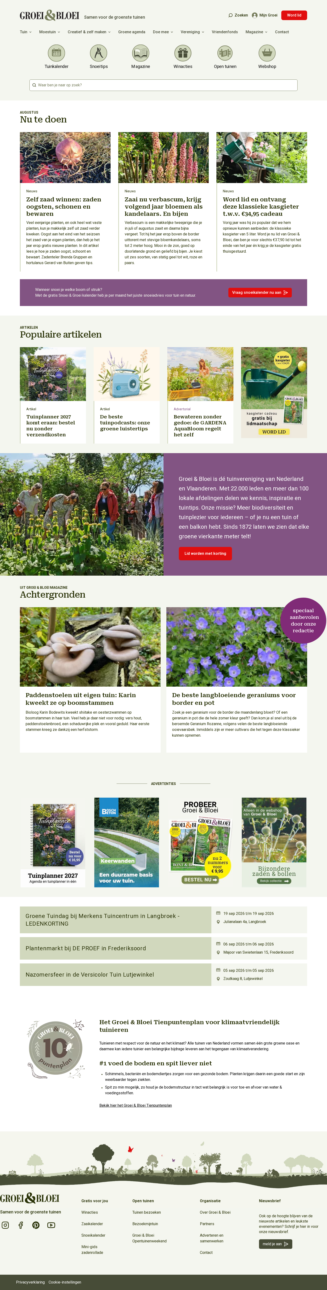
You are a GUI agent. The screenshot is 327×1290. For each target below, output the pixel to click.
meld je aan (272, 1244)
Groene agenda (131, 32)
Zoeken (241, 15)
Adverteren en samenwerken (211, 1238)
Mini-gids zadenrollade (92, 1250)
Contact (282, 32)
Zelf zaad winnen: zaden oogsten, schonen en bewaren (63, 206)
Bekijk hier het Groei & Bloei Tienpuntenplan (135, 1105)
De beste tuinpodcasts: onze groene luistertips (125, 423)
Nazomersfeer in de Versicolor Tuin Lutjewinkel (90, 974)
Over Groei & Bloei (215, 1212)
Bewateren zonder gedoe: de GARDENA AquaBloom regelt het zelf (200, 426)
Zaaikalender (92, 1224)
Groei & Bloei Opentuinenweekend (149, 1238)
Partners (207, 1224)
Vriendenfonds (225, 32)
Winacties (89, 1212)
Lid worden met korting (205, 553)
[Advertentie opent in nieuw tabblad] (274, 395)
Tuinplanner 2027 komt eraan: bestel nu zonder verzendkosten (50, 426)
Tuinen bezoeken (146, 1212)
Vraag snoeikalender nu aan (256, 292)
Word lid (294, 15)
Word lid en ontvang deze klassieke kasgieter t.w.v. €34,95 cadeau (261, 206)
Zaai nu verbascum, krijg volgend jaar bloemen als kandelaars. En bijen (164, 206)
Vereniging (190, 32)
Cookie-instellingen (65, 1282)
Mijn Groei (268, 15)
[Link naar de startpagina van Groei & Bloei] (29, 1198)
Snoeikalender (93, 1235)
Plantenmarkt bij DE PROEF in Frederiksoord (86, 948)
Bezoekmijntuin (145, 1224)
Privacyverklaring (30, 1282)
